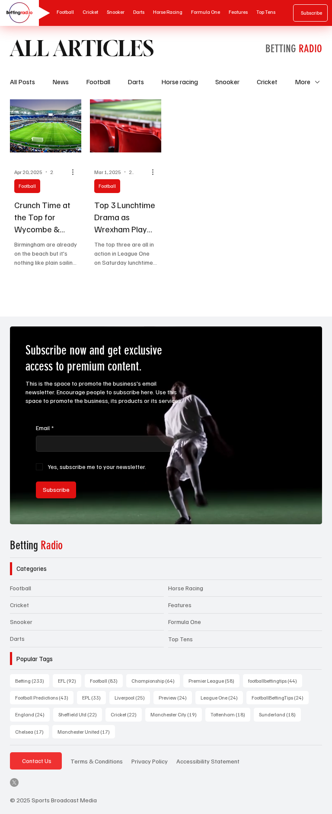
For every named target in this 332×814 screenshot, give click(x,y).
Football (98, 81)
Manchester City (176, 714)
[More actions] (75, 172)
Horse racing (179, 81)
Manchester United (86, 731)
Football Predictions (44, 697)
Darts (136, 81)
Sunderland (280, 714)
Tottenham (230, 714)
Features (180, 604)
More (302, 81)
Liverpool (132, 697)
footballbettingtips (275, 680)
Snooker (227, 81)
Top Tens (180, 639)
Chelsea (32, 731)
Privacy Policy (149, 761)
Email (45, 427)
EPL (94, 697)
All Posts (22, 81)
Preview (175, 697)
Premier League (213, 680)
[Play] (41, 12)
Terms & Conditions (96, 761)
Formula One (184, 621)
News (60, 81)
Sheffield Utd (80, 714)
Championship (155, 680)
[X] (14, 782)
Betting (36, 545)
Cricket (267, 81)
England (32, 714)
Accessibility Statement (207, 761)
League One (222, 697)
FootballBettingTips (280, 697)
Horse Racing (185, 588)
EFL (69, 680)
